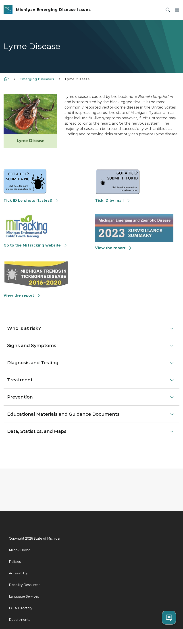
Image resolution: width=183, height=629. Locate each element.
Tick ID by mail (109, 200)
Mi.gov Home (19, 550)
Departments (19, 620)
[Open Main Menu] (176, 10)
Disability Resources (24, 585)
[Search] (168, 10)
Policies (15, 562)
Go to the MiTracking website (32, 245)
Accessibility (18, 573)
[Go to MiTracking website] (27, 226)
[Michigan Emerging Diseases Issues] (6, 79)
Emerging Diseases (37, 79)
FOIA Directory (20, 608)
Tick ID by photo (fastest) (28, 200)
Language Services (24, 596)
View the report (110, 248)
